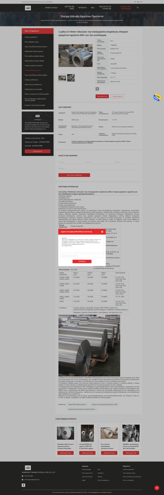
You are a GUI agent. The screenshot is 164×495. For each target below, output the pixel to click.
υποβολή (82, 261)
